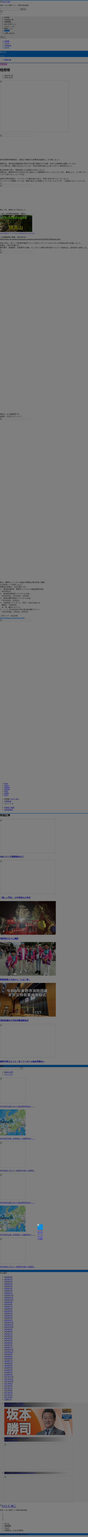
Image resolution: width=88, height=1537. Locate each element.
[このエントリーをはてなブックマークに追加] (40, 1227)
